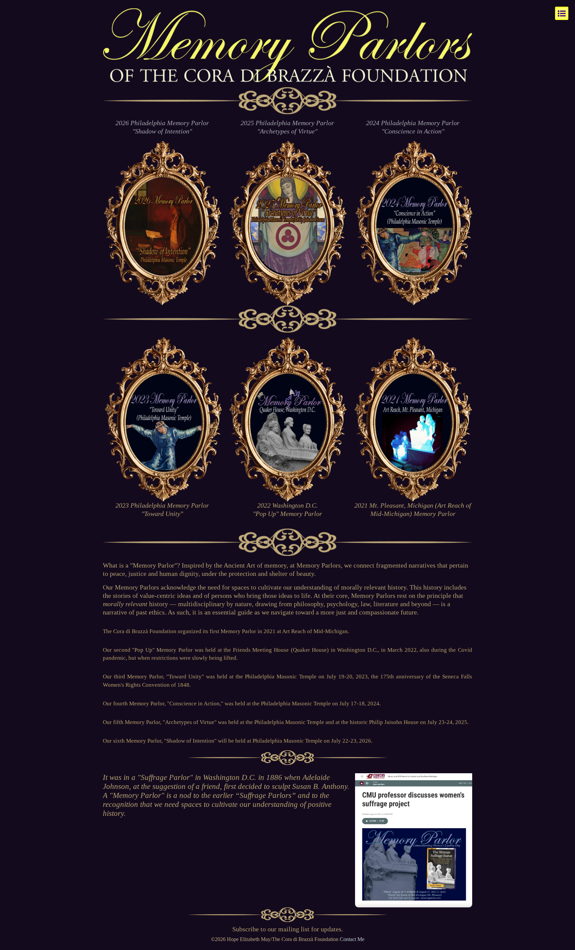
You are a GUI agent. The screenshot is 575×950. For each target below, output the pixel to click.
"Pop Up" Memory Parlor (162, 650)
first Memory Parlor (233, 631)
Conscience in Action (194, 703)
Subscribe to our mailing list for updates (286, 929)
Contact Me (352, 939)
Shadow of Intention (190, 741)
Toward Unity (185, 676)
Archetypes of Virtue (189, 722)
